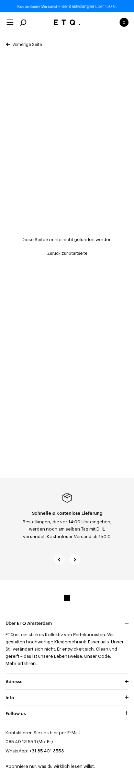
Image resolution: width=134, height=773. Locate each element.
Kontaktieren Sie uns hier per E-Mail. (43, 732)
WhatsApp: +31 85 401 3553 (34, 751)
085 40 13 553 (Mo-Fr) (29, 741)
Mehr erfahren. (21, 663)
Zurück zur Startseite (67, 253)
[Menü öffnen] (9, 22)
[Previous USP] (59, 560)
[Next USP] (75, 560)
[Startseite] (67, 22)
